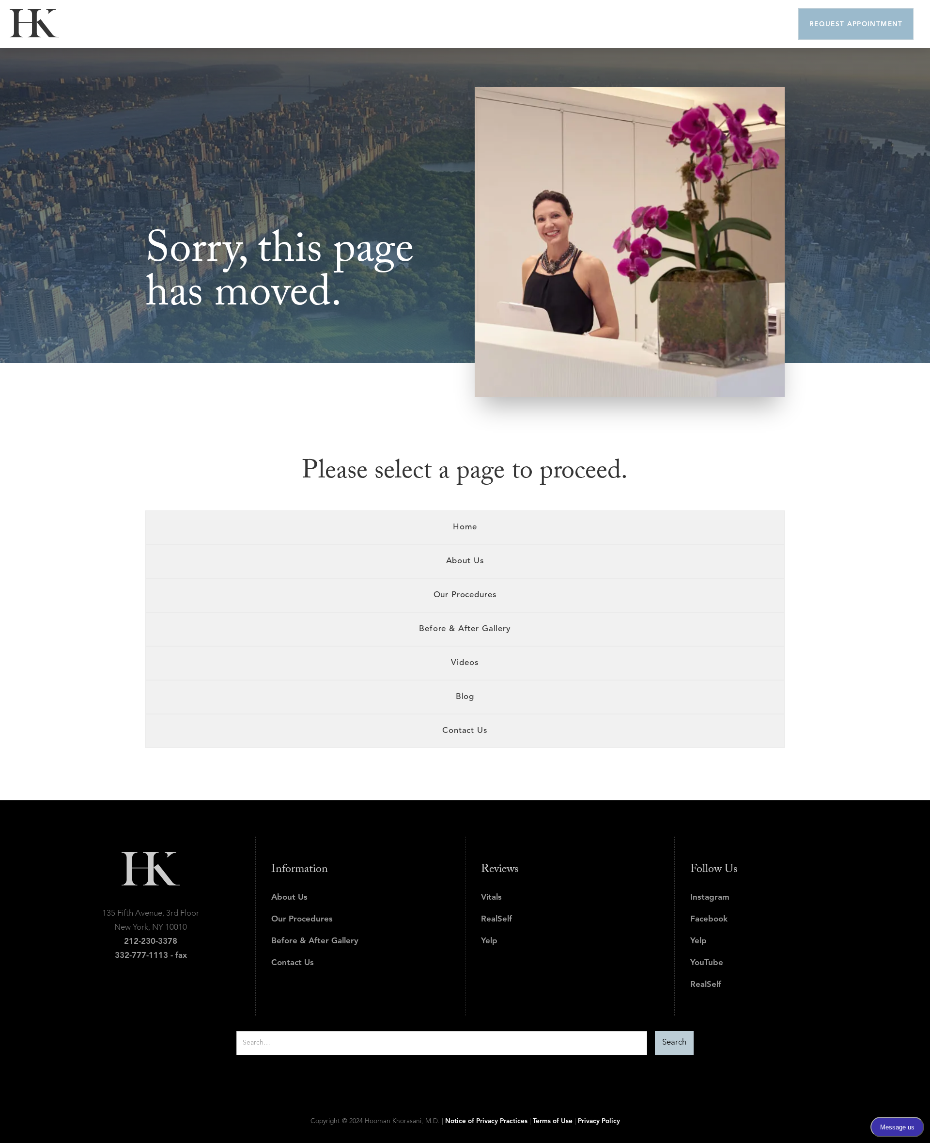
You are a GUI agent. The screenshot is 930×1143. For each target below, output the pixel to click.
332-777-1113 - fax (151, 956)
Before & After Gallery (314, 941)
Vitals (491, 897)
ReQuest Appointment (856, 24)
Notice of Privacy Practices (486, 1121)
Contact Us (292, 963)
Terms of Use (553, 1121)
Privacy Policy (599, 1121)
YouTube (706, 963)
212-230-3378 (150, 941)
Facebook (709, 919)
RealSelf (496, 919)
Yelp (489, 941)
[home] (34, 23)
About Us (289, 897)
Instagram (709, 897)
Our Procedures (302, 919)
